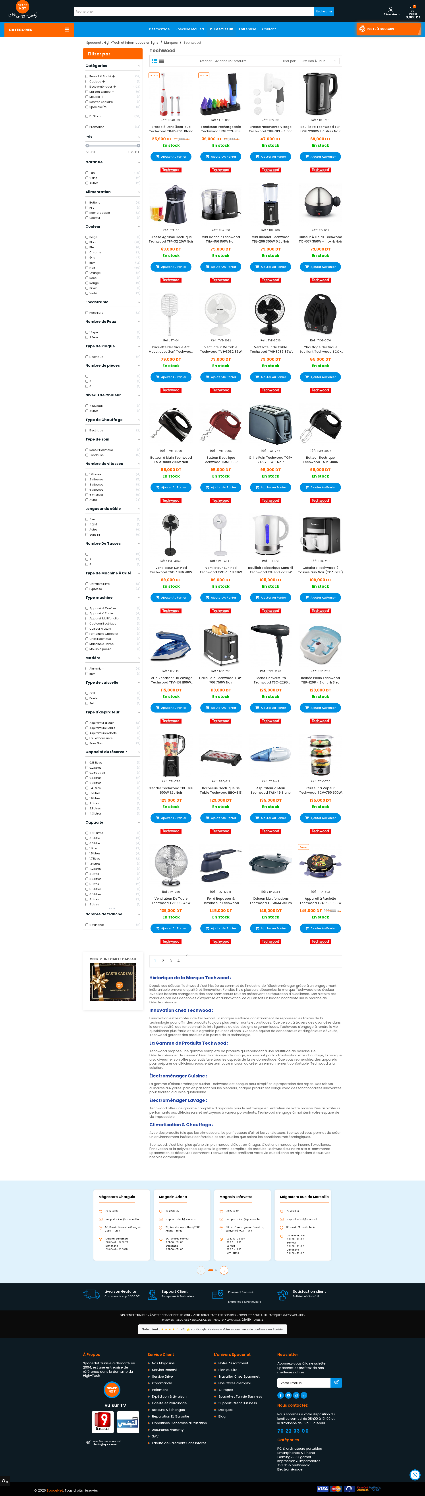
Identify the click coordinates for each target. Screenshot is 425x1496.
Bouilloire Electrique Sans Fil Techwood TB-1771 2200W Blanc (270, 570)
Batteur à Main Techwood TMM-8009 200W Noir (171, 459)
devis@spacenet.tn (107, 1443)
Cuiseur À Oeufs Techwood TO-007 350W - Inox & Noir (320, 239)
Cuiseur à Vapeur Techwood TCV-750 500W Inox (320, 790)
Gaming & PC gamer (294, 1457)
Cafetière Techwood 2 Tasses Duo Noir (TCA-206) (320, 570)
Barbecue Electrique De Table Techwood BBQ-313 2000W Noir (221, 790)
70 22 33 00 (293, 1431)
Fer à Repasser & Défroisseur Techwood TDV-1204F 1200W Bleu (221, 900)
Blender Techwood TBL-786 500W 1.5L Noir (171, 790)
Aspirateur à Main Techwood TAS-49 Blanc (271, 790)
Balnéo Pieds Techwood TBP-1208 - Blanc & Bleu (320, 680)
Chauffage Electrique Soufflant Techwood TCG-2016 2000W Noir (320, 349)
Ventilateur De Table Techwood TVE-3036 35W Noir (271, 349)
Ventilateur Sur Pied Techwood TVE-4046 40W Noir (171, 570)
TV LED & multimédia (293, 1465)
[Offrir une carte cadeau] (113, 981)
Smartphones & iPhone (296, 1452)
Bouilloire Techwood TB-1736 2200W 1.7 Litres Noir (320, 129)
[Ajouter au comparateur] (167, 93)
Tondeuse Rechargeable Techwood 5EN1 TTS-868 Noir (221, 129)
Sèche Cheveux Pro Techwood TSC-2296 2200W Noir (271, 680)
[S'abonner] (336, 1383)
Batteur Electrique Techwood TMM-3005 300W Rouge (220, 459)
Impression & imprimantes (298, 1461)
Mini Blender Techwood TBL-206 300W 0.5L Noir (271, 239)
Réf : (164, 120)
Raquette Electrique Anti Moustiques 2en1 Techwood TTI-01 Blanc (171, 349)
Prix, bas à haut (313, 61)
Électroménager (290, 1469)
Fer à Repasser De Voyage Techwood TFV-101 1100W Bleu (171, 680)
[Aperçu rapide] (174, 93)
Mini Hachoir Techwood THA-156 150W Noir (221, 239)
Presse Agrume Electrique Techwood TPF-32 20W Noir (171, 239)
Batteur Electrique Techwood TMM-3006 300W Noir (320, 459)
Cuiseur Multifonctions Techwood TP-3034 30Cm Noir (270, 900)
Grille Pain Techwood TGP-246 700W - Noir (270, 459)
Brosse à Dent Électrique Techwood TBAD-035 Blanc (171, 129)
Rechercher (324, 11)
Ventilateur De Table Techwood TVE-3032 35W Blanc (221, 349)
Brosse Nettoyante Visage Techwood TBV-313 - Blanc (271, 129)
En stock (171, 145)
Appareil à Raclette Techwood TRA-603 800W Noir (320, 900)
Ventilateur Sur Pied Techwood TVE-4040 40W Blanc (221, 570)
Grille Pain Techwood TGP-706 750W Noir (221, 680)
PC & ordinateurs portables (299, 1448)
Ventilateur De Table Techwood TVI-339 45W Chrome (171, 900)
